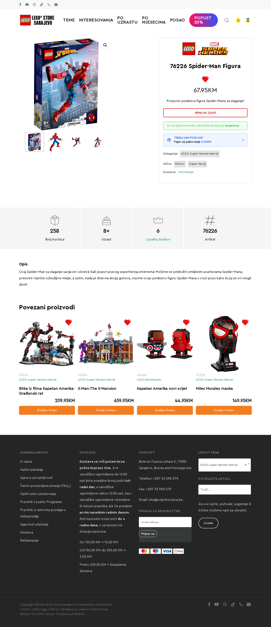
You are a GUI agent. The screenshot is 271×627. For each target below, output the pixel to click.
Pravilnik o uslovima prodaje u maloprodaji (43, 513)
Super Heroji (197, 163)
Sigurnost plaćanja (34, 524)
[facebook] (20, 4)
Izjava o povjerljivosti (36, 477)
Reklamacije (29, 540)
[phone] (49, 4)
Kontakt (208, 523)
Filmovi (179, 163)
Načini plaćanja (31, 469)
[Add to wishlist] (205, 79)
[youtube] (27, 4)
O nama (26, 461)
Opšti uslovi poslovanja (38, 494)
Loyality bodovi (158, 239)
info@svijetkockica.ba (166, 499)
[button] (105, 45)
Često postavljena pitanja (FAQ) (45, 485)
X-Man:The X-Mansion (97, 388)
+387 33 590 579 (165, 478)
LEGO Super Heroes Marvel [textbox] (223, 465)
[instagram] (34, 4)
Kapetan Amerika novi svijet (162, 388)
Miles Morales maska (214, 388)
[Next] (100, 142)
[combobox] (224, 465)
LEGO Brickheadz (149, 379)
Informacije (186, 172)
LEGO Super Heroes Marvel (199, 153)
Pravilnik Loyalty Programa (41, 502)
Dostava (26, 532)
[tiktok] (41, 4)
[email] (56, 4)
